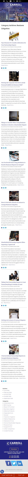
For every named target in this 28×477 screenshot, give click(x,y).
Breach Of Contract (9, 407)
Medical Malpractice (9, 419)
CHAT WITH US (7, 475)
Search (13, 1)
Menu (20, 1)
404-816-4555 (15, 456)
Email (10, 1)
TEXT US (21, 475)
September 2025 (8, 398)
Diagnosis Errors (8, 413)
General (6, 415)
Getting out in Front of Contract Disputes (13, 320)
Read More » (4, 65)
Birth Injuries (7, 405)
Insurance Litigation (9, 417)
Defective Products (9, 411)
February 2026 (8, 392)
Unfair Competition (9, 429)
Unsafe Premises (8, 430)
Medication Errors (9, 421)
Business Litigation (9, 409)
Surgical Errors (8, 427)
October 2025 (7, 396)
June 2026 (6, 390)
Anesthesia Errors (9, 403)
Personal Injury (8, 425)
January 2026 (7, 394)
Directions (14, 449)
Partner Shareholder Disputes (12, 423)
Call (7, 1)
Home (4, 1)
